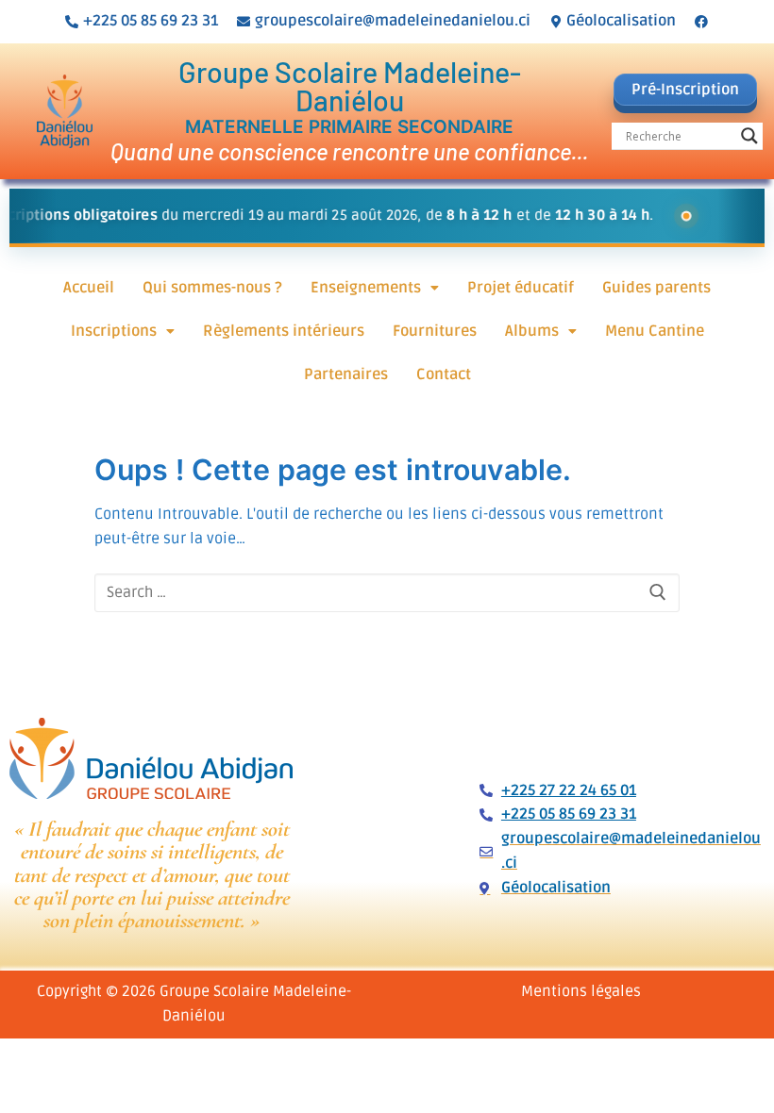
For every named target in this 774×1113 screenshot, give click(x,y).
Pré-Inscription (685, 89)
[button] (374, 287)
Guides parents (656, 287)
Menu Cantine (654, 331)
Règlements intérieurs (283, 331)
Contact (443, 374)
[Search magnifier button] (749, 136)
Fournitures (435, 331)
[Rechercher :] (387, 593)
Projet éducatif (520, 287)
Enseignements (366, 287)
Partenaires (346, 374)
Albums (532, 331)
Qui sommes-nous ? (212, 287)
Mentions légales (581, 991)
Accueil (88, 287)
